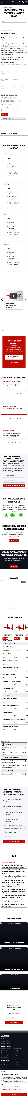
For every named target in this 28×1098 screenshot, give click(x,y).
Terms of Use (17, 1089)
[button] (23, 2)
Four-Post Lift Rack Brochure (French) (9, 753)
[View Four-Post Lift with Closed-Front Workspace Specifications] (25, 766)
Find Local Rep (15, 362)
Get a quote (4, 114)
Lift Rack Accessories (7, 774)
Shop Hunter (13, 540)
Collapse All (12, 862)
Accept (14, 1094)
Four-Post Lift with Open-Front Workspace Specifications (10, 761)
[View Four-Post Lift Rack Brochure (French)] (25, 753)
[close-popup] (26, 1071)
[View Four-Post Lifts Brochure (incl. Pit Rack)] (25, 749)
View (23, 747)
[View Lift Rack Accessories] (25, 774)
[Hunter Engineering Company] (14, 2)
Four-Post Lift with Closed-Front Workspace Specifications (10, 766)
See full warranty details (13, 357)
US (5, 640)
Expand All (5, 862)
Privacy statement (5, 1089)
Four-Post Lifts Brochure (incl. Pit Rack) (10, 748)
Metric (10, 640)
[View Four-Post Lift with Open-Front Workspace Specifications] (25, 762)
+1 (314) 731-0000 (5, 1043)
